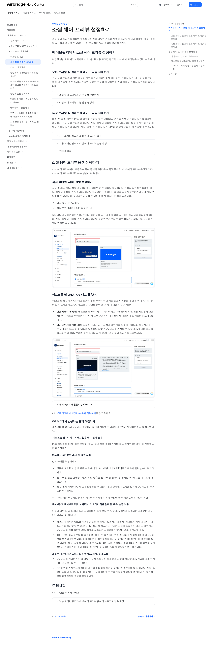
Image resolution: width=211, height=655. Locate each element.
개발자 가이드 (29, 12)
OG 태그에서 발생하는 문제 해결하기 (189, 67)
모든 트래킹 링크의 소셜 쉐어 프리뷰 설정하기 (188, 37)
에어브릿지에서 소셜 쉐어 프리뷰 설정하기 (187, 29)
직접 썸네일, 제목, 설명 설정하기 (185, 56)
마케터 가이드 (13, 12)
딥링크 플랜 (59, 12)
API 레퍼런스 (45, 12)
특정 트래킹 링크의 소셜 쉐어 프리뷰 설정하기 (188, 45)
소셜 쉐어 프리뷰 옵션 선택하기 (183, 51)
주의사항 (173, 73)
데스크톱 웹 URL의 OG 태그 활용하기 (188, 61)
